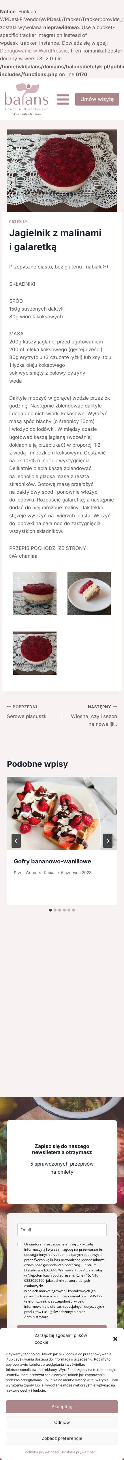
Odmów (62, 1422)
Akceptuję (62, 1406)
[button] (115, 1339)
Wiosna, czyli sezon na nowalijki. (94, 715)
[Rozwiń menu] (62, 99)
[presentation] (62, 813)
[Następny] (107, 841)
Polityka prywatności (42, 1452)
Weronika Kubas (40, 872)
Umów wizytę (97, 99)
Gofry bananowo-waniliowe (52, 861)
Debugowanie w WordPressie (34, 51)
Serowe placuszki (27, 711)
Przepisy (18, 221)
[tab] (50, 910)
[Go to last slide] (16, 841)
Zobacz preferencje (62, 1438)
